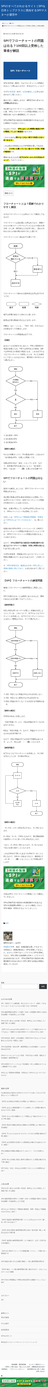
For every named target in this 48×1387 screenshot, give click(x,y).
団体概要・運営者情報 (18, 1364)
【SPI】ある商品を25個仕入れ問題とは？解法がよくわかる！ (22, 1101)
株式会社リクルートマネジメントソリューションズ (19, 1342)
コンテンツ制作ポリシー (37, 1364)
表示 (10, 193)
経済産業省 (5, 1330)
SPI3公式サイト (6, 1336)
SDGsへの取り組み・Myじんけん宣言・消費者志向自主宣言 (25, 1367)
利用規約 (4, 1369)
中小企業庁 (5, 1323)
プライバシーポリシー (17, 1369)
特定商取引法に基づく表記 (36, 1369)
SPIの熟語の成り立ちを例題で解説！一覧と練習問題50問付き (22, 1261)
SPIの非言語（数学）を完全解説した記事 (22, 92)
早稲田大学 (7, 947)
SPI (7, 923)
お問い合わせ (40, 1371)
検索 (2, 983)
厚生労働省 (5, 1317)
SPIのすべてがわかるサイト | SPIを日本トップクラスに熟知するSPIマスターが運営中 (24, 10)
